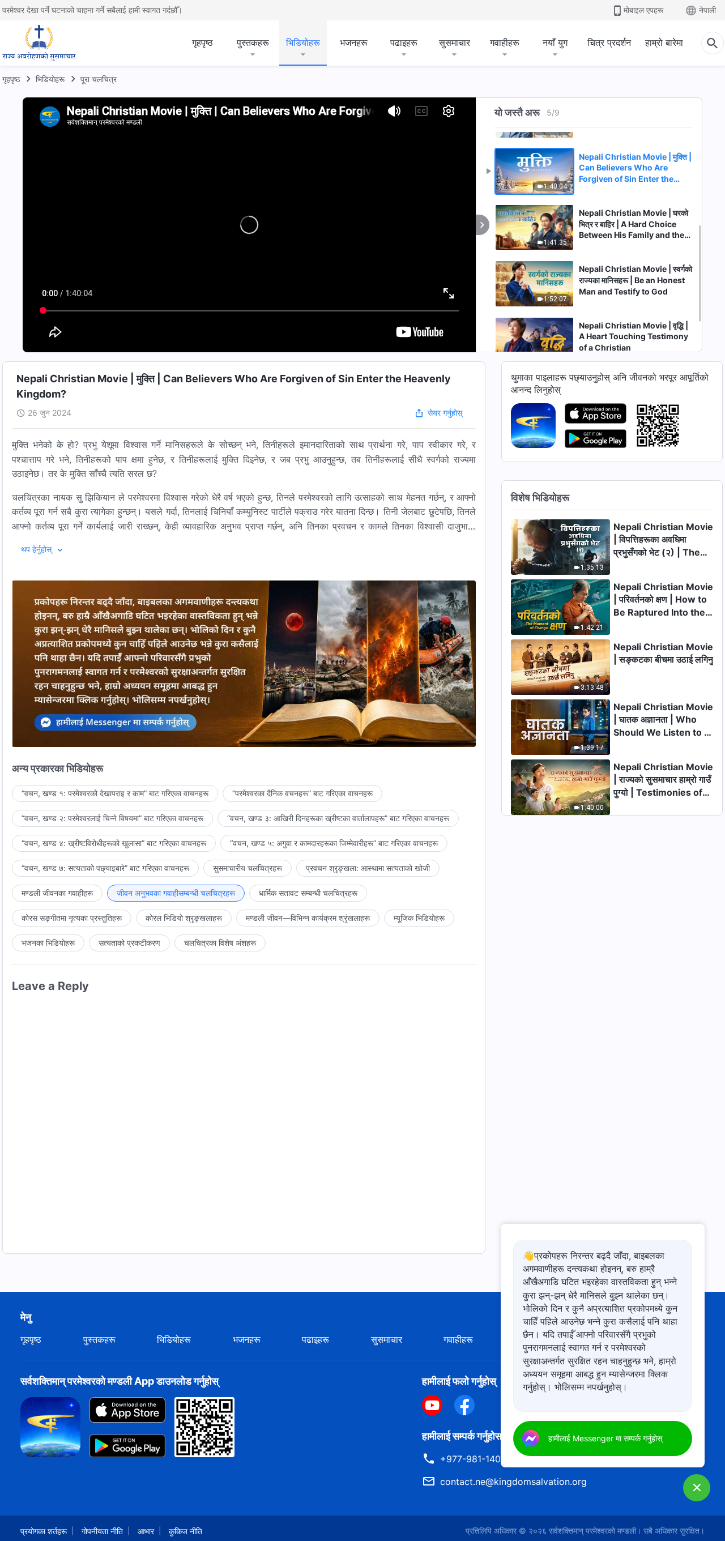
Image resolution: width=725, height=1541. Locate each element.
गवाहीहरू (504, 42)
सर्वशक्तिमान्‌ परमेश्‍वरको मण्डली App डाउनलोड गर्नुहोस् (119, 1381)
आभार (146, 1531)
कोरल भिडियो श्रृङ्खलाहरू (184, 918)
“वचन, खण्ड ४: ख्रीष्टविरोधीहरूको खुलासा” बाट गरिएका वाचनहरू (114, 843)
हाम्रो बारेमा (664, 42)
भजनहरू (354, 42)
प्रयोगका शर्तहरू (43, 1531)
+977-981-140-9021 (483, 1459)
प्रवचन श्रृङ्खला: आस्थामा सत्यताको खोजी (368, 868)
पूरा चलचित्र (98, 79)
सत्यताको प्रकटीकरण (129, 942)
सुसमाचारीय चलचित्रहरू (247, 868)
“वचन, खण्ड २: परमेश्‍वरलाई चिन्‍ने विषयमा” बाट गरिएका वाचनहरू (112, 818)
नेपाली (707, 10)
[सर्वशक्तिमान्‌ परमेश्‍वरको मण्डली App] (533, 424)
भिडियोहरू (303, 42)
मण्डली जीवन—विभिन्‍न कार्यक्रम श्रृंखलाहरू (308, 918)
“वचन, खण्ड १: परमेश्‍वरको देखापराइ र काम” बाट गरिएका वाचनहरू (115, 793)
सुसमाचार (454, 42)
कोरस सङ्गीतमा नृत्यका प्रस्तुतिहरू (72, 918)
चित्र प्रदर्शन (609, 42)
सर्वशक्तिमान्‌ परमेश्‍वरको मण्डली (592, 1530)
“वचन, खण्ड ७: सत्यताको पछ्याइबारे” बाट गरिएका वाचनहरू (105, 868)
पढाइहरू (403, 42)
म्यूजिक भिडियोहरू (419, 918)
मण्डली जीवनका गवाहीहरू (57, 893)
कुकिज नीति (185, 1531)
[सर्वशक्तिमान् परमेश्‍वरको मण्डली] (39, 43)
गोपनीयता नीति (102, 1531)
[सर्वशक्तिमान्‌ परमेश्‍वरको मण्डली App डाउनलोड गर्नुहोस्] (50, 1426)
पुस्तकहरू (253, 42)
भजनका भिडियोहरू (48, 942)
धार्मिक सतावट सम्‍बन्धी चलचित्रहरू (308, 893)
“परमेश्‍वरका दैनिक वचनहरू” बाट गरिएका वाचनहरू (302, 793)
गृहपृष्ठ (202, 42)
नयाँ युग (555, 42)
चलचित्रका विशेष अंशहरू (220, 942)
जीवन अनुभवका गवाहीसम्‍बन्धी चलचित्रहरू (176, 893)
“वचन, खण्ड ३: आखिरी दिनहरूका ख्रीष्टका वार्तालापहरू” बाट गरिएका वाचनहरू (338, 818)
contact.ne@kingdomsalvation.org (513, 1481)
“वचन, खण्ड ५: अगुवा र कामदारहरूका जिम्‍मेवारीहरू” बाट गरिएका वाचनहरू (334, 843)
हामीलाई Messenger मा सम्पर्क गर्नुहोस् (605, 1438)
